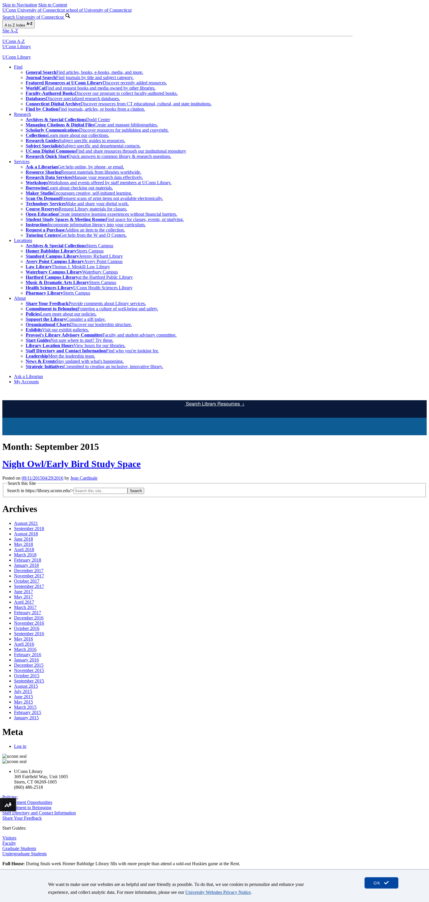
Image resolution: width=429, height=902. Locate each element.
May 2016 (23, 638)
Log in (20, 746)
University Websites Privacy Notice (218, 892)
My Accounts (26, 381)
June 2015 (23, 696)
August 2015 (26, 686)
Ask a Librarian (28, 376)
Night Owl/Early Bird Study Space (71, 464)
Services (21, 161)
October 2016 (26, 628)
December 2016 (28, 617)
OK (378, 883)
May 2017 (23, 596)
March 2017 (25, 607)
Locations (23, 240)
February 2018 (27, 560)
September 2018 (29, 528)
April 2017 (24, 602)
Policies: (10, 797)
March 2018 (25, 554)
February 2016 (27, 654)
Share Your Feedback (22, 818)
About (20, 298)
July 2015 (23, 691)
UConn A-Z (13, 41)
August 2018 (26, 533)
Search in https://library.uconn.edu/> (40, 490)
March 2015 (25, 707)
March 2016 (25, 649)
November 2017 (29, 575)
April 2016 (24, 644)
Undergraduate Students (24, 853)
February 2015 (27, 712)
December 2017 (28, 570)
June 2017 (23, 591)
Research (22, 114)
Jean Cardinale (83, 478)
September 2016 (29, 633)
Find (18, 67)
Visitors (9, 837)
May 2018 (23, 544)
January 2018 (26, 565)
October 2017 (26, 581)
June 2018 (23, 539)
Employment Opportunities (27, 802)
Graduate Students (19, 848)
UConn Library (16, 46)
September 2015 (29, 680)
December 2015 (28, 665)
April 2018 (24, 549)
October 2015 (26, 675)
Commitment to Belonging (26, 807)
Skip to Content (52, 4)
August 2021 (26, 523)
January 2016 (26, 659)
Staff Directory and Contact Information (39, 812)
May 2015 (23, 701)
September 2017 (29, 586)
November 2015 (29, 670)
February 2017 (27, 612)
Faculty (9, 843)
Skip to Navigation (19, 4)
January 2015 (26, 717)
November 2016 (29, 623)
